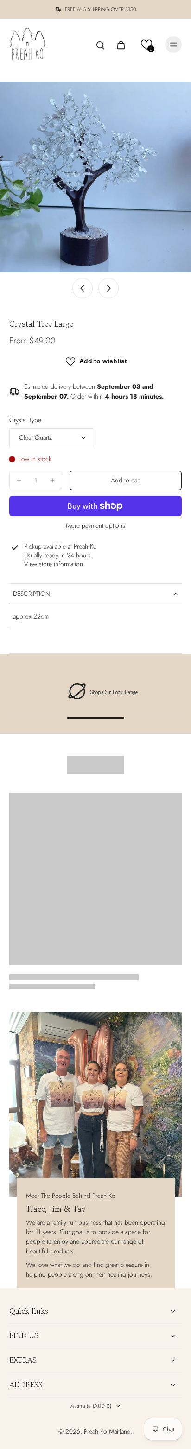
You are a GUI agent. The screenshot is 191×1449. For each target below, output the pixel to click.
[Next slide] (108, 288)
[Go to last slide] (82, 288)
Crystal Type (25, 419)
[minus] (19, 480)
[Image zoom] (95, 177)
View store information (53, 564)
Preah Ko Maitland (107, 1431)
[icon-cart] (120, 44)
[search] (100, 44)
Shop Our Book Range (107, 692)
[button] (147, 45)
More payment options (95, 526)
